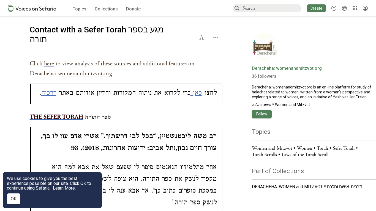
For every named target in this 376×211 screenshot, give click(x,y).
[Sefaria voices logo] (32, 8)
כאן (196, 93)
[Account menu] (365, 8)
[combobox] (271, 8)
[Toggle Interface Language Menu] (344, 8)
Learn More (64, 188)
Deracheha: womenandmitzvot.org (287, 68)
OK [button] (14, 198)
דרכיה (48, 93)
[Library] (354, 8)
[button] (316, 8)
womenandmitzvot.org (292, 87)
